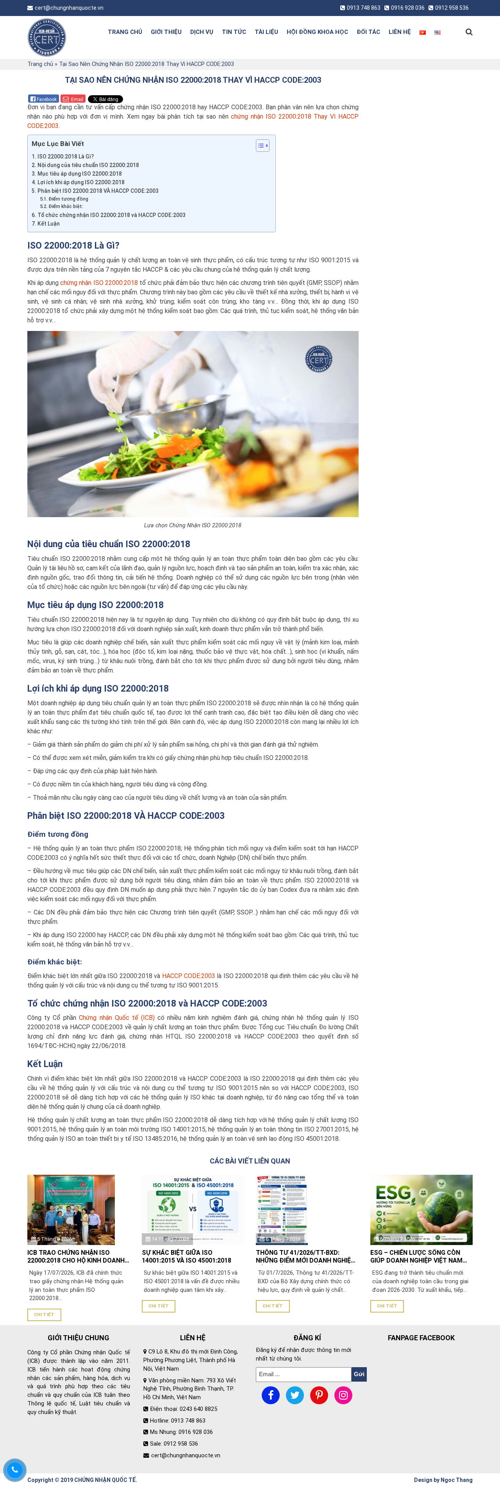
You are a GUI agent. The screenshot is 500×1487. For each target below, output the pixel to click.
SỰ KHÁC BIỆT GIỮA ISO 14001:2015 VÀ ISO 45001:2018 (186, 1257)
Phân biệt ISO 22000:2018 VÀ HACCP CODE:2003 (98, 191)
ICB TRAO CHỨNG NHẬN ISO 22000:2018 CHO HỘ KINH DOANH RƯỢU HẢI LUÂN (76, 1257)
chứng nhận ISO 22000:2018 (99, 282)
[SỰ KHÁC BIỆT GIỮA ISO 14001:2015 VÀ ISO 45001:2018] (193, 1209)
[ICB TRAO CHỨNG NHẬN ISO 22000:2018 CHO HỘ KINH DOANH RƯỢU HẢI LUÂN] (71, 1209)
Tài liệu (266, 32)
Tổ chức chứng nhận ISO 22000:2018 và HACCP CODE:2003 (112, 215)
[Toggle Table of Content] (259, 145)
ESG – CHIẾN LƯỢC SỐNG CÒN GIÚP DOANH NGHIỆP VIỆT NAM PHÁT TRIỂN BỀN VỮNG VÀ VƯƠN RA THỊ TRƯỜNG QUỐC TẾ (418, 1257)
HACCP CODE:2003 (188, 976)
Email (76, 99)
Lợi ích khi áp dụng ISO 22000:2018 (81, 182)
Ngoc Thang (457, 1480)
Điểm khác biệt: (65, 206)
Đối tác (368, 32)
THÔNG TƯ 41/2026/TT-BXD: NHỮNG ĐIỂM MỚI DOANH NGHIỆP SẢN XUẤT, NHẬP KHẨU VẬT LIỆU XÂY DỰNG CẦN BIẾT (305, 1257)
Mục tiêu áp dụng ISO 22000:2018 (80, 174)
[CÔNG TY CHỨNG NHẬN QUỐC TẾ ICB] (59, 37)
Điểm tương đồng (68, 199)
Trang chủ (125, 32)
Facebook (47, 99)
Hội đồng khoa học (317, 32)
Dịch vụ (201, 32)
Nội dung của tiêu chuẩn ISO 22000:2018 (88, 165)
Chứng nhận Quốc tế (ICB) (116, 1017)
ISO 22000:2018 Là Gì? (66, 156)
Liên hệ (400, 32)
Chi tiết (44, 1314)
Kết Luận (49, 224)
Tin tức (234, 32)
